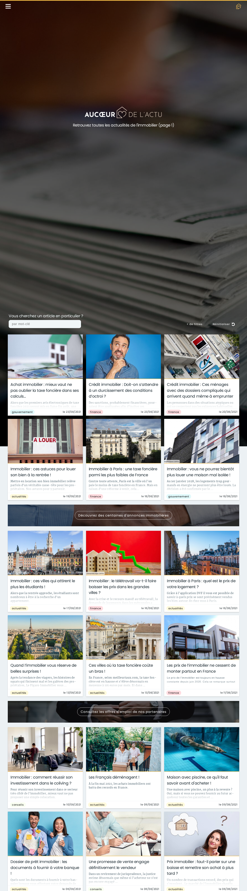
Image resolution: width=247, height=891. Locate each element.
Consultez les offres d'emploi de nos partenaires (123, 711)
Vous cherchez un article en (46, 316)
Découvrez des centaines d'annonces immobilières (123, 515)
